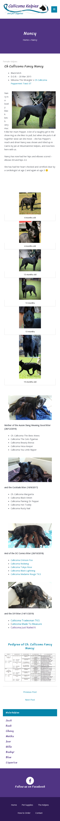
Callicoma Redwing (20, 563)
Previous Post (30, 691)
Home (14, 804)
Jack (9, 720)
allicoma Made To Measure (27, 624)
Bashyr (10, 752)
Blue (8, 757)
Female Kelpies (10, 61)
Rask (9, 725)
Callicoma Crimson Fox (22, 560)
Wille (9, 746)
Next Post (30, 699)
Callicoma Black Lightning (23, 570)
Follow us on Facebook (30, 786)
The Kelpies (43, 804)
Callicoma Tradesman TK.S (25, 620)
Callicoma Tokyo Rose (21, 567)
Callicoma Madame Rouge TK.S (26, 574)
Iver (8, 741)
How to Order (24, 813)
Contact (38, 813)
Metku (10, 736)
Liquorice (11, 762)
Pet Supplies (27, 804)
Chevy (10, 731)
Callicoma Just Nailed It (23, 627)
